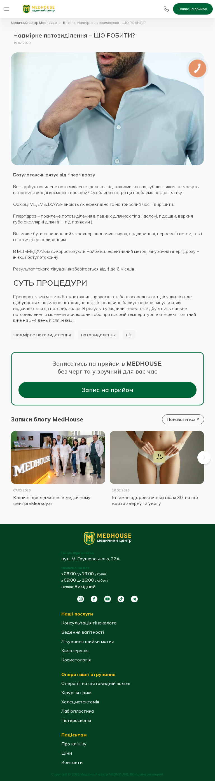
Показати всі (181, 419)
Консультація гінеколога (88, 623)
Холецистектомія (80, 702)
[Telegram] (134, 599)
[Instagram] (80, 599)
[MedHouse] (38, 8)
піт (129, 334)
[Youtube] (107, 599)
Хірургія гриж (76, 692)
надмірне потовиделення (42, 334)
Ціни (66, 753)
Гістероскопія (76, 720)
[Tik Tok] (121, 599)
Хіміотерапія (74, 650)
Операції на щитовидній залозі (95, 683)
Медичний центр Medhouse (34, 22)
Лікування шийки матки (87, 641)
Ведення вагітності (82, 632)
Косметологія (76, 660)
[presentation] (204, 457)
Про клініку (74, 744)
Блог (67, 22)
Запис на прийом (193, 9)
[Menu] (6, 8)
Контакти (72, 762)
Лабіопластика (77, 711)
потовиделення (98, 334)
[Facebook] (94, 599)
